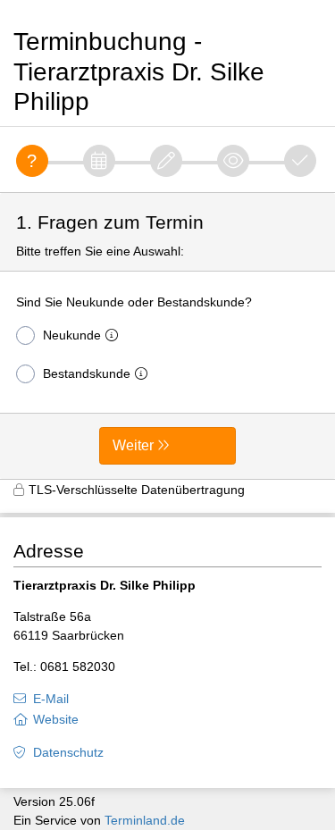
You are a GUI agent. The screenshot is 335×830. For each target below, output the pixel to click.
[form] (167, 336)
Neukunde (72, 335)
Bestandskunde (86, 373)
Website (56, 719)
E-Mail (51, 699)
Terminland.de (145, 820)
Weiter (133, 445)
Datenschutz (68, 752)
